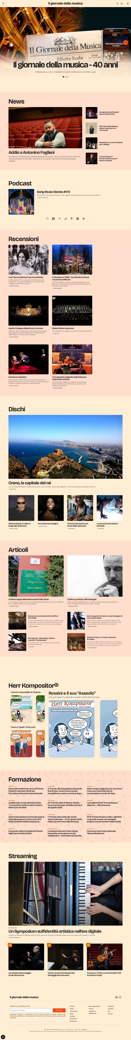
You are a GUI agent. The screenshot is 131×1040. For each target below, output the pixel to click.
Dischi (72, 1009)
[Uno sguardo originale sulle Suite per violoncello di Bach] (72, 359)
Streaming (73, 1021)
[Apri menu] (3, 3)
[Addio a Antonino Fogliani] (45, 127)
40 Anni (91, 1009)
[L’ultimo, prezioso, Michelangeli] (95, 576)
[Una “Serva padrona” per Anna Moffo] (28, 260)
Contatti (110, 1009)
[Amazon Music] (47, 218)
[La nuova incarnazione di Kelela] (110, 508)
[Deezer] (65, 218)
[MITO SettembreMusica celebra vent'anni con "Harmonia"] (91, 128)
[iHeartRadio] (71, 218)
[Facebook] (116, 997)
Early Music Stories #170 (53, 192)
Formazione (73, 1011)
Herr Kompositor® (94, 1006)
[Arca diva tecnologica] (51, 508)
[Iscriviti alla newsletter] (122, 3)
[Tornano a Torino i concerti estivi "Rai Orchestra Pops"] (105, 957)
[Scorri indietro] (11, 708)
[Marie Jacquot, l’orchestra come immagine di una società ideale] (76, 621)
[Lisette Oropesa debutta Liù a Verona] (28, 311)
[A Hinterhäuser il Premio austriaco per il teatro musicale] (91, 158)
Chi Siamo (111, 1006)
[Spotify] (77, 218)
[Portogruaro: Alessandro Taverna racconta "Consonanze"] (17, 642)
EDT (109, 1011)
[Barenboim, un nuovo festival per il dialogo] (91, 143)
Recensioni (73, 1019)
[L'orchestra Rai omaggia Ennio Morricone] (26, 957)
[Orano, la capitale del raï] (65, 447)
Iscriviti (59, 1010)
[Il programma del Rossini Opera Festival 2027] (91, 113)
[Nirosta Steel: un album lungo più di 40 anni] (21, 508)
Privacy (110, 1014)
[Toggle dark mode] (128, 3)
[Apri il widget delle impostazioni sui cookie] (3, 1037)
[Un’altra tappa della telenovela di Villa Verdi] (36, 576)
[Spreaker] (83, 218)
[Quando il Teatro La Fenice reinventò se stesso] (76, 642)
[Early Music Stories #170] (21, 202)
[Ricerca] (117, 3)
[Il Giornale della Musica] (65, 3)
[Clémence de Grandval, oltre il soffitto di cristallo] (17, 621)
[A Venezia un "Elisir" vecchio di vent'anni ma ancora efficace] (72, 260)
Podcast (72, 1016)
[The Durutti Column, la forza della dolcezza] (80, 508)
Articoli (72, 1006)
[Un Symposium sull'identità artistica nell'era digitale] (65, 894)
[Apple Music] (53, 218)
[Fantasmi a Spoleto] (28, 359)
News (71, 1014)
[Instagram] (120, 997)
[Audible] (59, 218)
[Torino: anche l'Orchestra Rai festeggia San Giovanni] (65, 957)
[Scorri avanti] (42, 708)
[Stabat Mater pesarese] (72, 311)
